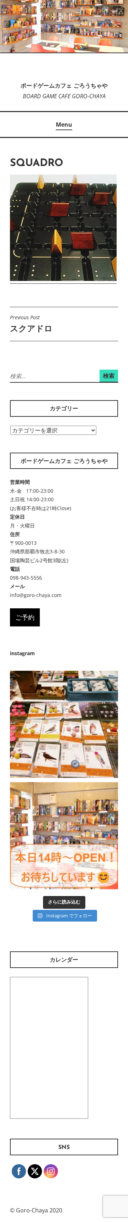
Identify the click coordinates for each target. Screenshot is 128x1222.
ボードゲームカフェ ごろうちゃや (64, 86)
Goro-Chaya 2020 (39, 1210)
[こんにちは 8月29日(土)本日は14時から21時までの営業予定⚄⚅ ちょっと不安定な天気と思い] (64, 836)
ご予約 (24, 617)
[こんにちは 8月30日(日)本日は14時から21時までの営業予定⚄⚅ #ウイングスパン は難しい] (64, 725)
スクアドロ (31, 323)
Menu (64, 124)
